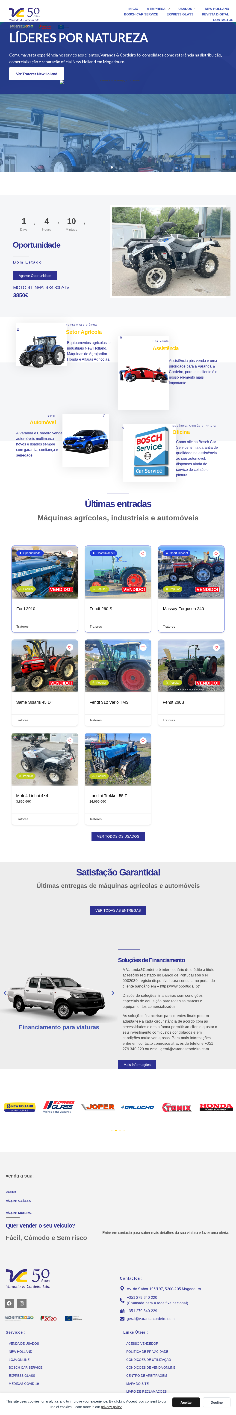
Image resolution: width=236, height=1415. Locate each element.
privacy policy (111, 1407)
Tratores (22, 626)
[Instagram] (22, 1303)
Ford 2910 (25, 608)
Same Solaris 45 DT (34, 702)
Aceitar (186, 1402)
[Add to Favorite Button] (69, 553)
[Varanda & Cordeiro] (31, 14)
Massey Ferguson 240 (183, 608)
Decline (217, 1402)
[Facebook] (9, 1303)
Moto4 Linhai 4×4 (32, 795)
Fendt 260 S (101, 608)
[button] (112, 167)
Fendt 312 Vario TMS (109, 702)
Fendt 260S (173, 702)
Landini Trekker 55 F (108, 795)
